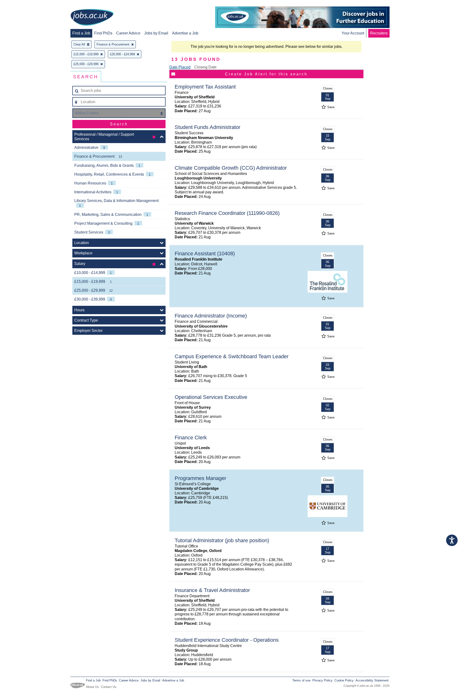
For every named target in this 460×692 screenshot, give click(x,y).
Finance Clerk (191, 438)
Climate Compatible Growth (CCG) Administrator (231, 168)
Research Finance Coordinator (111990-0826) (227, 213)
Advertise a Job (185, 33)
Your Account (353, 33)
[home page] (92, 17)
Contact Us (108, 687)
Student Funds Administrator (207, 127)
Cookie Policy (344, 680)
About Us (92, 687)
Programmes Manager (200, 478)
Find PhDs (103, 33)
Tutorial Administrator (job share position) (222, 540)
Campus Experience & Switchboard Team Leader (231, 356)
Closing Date (205, 67)
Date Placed (179, 67)
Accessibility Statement (372, 680)
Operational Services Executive (211, 397)
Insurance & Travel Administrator (212, 590)
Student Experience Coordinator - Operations (227, 640)
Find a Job (81, 33)
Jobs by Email (156, 33)
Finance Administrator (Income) (211, 316)
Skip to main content (19, 4)
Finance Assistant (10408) (205, 254)
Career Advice (128, 33)
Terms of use (301, 680)
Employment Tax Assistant (205, 87)
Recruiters (379, 33)
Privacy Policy (322, 680)
